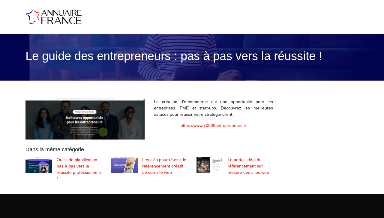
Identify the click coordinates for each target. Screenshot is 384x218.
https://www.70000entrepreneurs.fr (213, 125)
